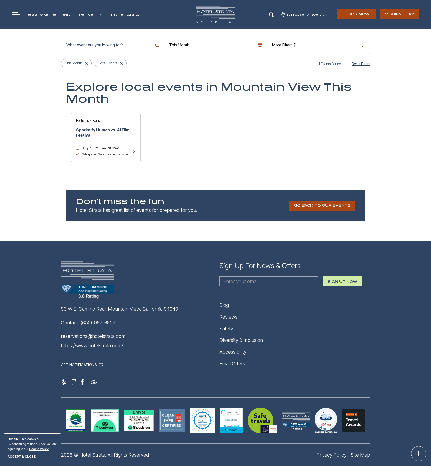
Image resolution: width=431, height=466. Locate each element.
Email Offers (232, 364)
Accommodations (48, 15)
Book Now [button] (357, 15)
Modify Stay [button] (399, 14)
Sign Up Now (342, 283)
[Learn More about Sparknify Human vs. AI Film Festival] (133, 151)
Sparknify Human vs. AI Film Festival (102, 132)
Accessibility (232, 352)
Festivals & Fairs (88, 120)
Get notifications (79, 365)
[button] (322, 206)
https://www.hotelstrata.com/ (92, 346)
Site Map (360, 455)
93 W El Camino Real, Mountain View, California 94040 (119, 309)
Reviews (228, 317)
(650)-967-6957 (98, 323)
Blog (224, 305)
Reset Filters (361, 64)
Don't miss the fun (120, 201)
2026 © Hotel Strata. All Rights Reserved (105, 455)
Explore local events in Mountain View (209, 93)
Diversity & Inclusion (241, 340)
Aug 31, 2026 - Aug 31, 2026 (100, 148)
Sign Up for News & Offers (260, 266)
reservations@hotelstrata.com (93, 336)
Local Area (125, 15)
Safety (226, 329)
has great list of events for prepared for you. (136, 210)
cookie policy (39, 449)
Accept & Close (22, 456)
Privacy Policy (332, 455)
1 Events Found (330, 64)
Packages (91, 15)
